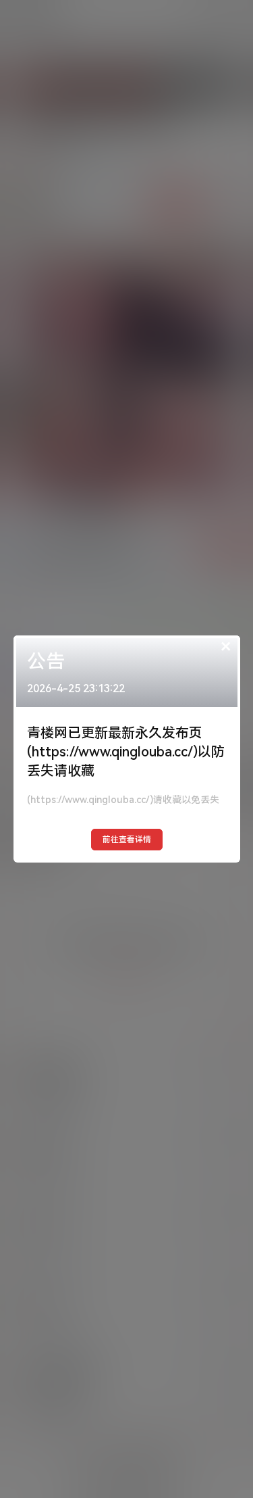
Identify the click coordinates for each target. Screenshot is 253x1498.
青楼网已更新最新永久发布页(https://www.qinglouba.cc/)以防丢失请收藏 (126, 752)
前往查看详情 (127, 839)
